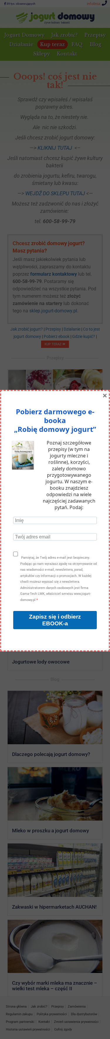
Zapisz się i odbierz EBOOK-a (55, 620)
